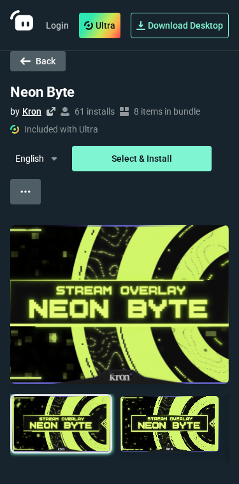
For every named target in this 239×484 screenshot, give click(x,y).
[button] (61, 423)
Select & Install (142, 158)
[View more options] (25, 191)
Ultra (105, 25)
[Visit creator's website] (51, 111)
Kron (31, 111)
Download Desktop (185, 25)
